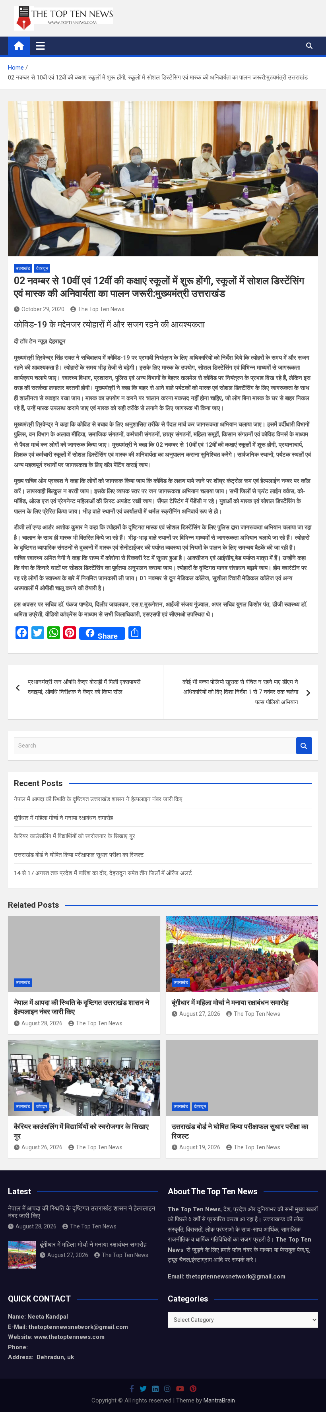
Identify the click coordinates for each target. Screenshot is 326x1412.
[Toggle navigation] (40, 46)
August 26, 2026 (41, 1147)
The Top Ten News (101, 309)
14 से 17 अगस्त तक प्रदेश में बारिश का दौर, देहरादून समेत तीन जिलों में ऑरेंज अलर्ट (103, 873)
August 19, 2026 (199, 1147)
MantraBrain (219, 1400)
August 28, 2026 (41, 1023)
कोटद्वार (41, 1106)
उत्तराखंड (23, 268)
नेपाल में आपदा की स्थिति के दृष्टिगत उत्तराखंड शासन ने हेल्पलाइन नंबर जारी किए (98, 799)
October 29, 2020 (42, 309)
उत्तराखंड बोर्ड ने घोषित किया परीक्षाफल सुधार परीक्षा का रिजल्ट (79, 854)
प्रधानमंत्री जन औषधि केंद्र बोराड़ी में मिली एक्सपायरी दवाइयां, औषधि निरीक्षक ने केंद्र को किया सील (84, 687)
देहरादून (42, 268)
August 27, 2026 (199, 1014)
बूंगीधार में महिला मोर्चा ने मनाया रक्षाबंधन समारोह (63, 817)
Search (304, 745)
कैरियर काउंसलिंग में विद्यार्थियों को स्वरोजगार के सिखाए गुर (74, 836)
